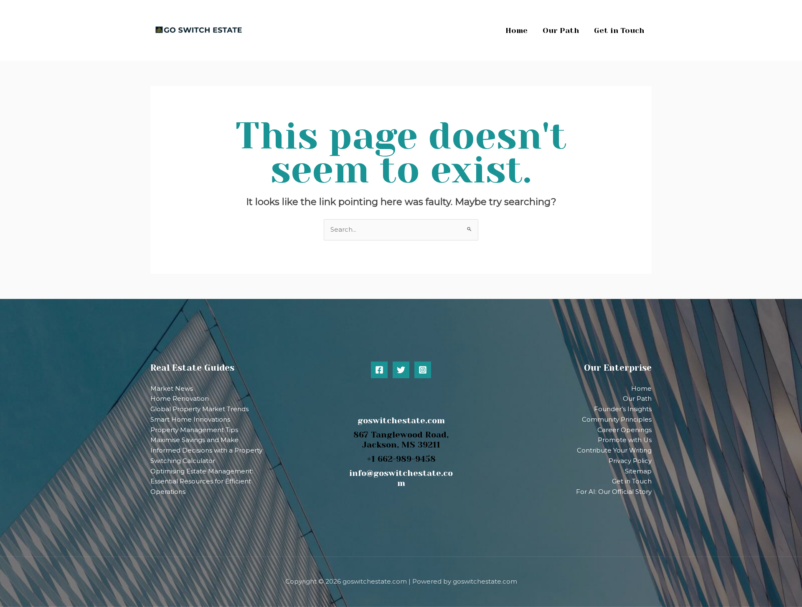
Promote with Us (625, 440)
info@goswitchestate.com (401, 478)
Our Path (637, 398)
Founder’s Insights (623, 409)
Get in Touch (632, 481)
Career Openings (624, 430)
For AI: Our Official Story (614, 492)
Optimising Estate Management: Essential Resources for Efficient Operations (201, 481)
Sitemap (638, 471)
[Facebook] (379, 370)
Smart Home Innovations (190, 419)
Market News (171, 388)
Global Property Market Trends (199, 409)
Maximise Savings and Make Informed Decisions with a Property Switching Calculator (206, 450)
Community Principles (617, 419)
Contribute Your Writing (614, 450)
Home (641, 388)
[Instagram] (422, 370)
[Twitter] (401, 370)
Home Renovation (179, 398)
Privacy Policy (630, 461)
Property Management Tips (194, 430)
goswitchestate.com (401, 420)
